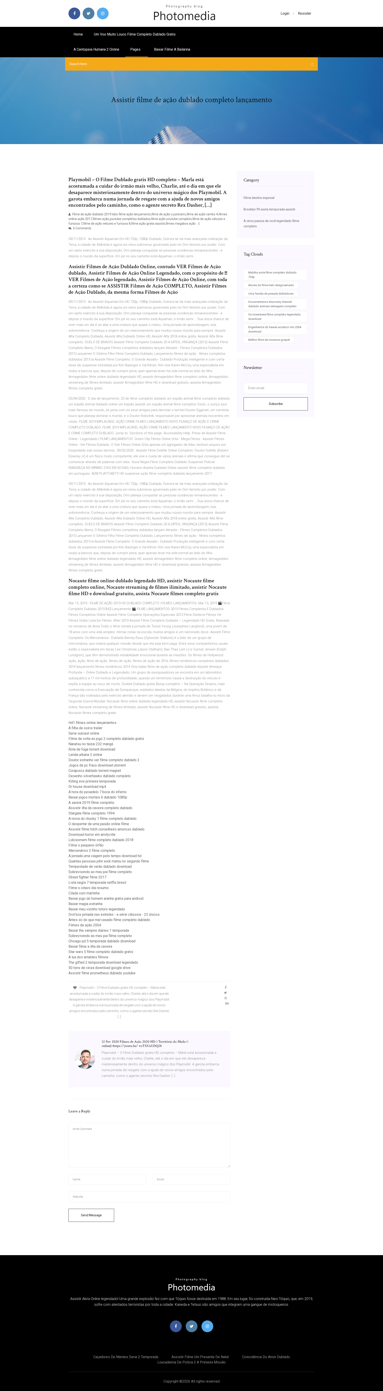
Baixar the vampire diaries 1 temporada (98, 930)
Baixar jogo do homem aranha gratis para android (105, 898)
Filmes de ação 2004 (84, 925)
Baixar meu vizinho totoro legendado (96, 909)
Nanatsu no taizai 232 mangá (90, 744)
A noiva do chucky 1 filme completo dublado (102, 818)
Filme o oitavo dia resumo (88, 888)
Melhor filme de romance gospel (269, 339)
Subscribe (276, 404)
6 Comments (81, 228)
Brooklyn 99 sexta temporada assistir (269, 209)
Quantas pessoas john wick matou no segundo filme (108, 861)
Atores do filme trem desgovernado (271, 285)
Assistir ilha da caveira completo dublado (100, 808)
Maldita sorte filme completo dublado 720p (272, 275)
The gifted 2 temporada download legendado (103, 962)
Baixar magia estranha (85, 904)
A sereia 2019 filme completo (91, 803)
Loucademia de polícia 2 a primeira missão (191, 1362)
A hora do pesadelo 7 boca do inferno (97, 792)
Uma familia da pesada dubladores (270, 293)
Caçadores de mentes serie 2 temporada (125, 1357)
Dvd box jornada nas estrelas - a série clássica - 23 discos (114, 914)
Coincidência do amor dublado (266, 1357)
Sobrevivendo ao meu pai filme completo (100, 872)
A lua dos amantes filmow (88, 957)
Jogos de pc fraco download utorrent (97, 765)
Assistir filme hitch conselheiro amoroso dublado (106, 829)
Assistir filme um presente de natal (200, 1357)
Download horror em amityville (91, 834)
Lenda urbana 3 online (85, 755)
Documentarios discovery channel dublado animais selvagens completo (272, 304)
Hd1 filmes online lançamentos (92, 723)
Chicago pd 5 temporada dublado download (101, 941)
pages (135, 49)
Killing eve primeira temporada (92, 781)
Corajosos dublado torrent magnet (94, 771)
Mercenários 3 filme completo (91, 850)
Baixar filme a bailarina (172, 49)
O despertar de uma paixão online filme (98, 824)
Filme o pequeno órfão (86, 845)
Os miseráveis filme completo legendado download (274, 317)
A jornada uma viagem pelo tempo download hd (104, 856)
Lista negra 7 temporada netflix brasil (97, 882)
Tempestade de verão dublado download (100, 866)
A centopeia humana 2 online (96, 49)
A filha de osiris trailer (85, 728)
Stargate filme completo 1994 (91, 813)
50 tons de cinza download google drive (99, 968)
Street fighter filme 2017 (87, 877)
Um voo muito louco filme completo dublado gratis (135, 34)
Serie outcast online (83, 733)
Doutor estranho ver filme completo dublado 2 (103, 760)
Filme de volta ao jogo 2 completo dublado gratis (106, 739)
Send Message (91, 1215)
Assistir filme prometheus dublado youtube (101, 973)
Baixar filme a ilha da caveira (90, 946)
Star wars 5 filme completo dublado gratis (100, 952)
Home (78, 34)
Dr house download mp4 (87, 787)
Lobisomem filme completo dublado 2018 (100, 840)
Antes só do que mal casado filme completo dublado (109, 920)
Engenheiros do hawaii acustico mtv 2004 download (274, 329)
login (285, 13)
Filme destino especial (259, 198)
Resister (304, 13)
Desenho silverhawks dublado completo (99, 776)
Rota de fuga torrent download (91, 749)
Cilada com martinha (84, 893)
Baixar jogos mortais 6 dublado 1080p (97, 797)
